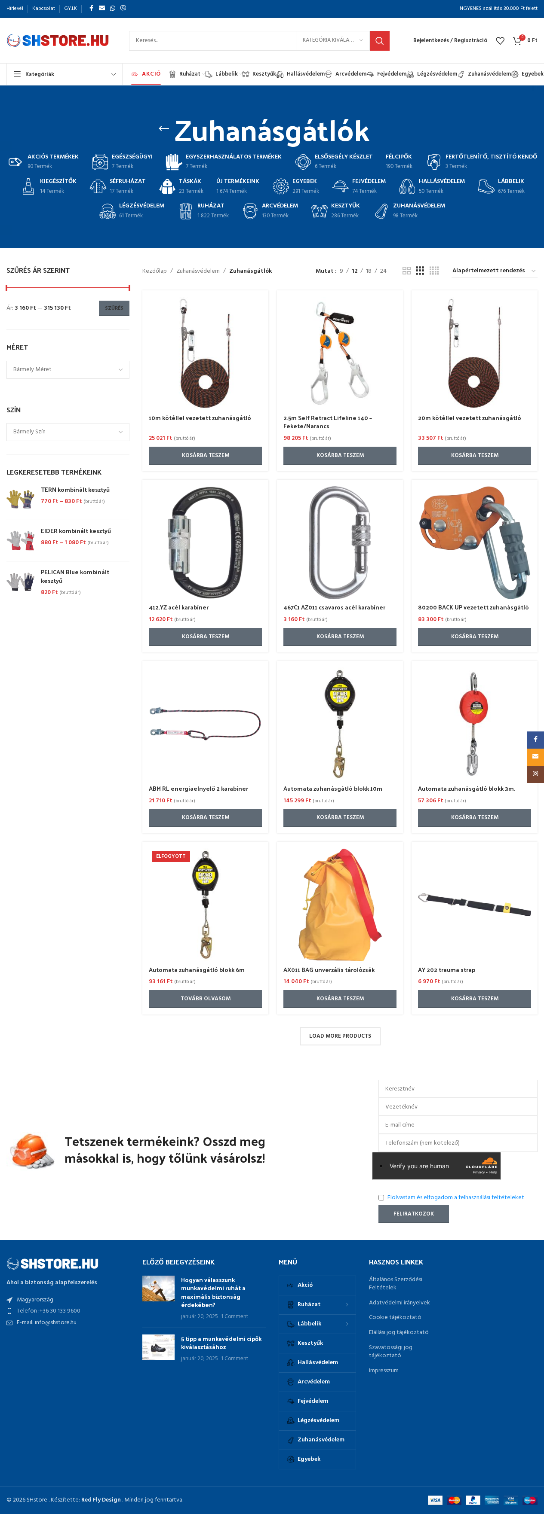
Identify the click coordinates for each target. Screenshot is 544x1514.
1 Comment (234, 1317)
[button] (205, 456)
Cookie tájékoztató (395, 1317)
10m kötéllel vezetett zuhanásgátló (200, 417)
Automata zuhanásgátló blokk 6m (197, 969)
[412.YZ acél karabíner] (205, 542)
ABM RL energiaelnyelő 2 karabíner (198, 788)
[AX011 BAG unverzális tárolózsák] (339, 904)
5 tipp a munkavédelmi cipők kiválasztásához (221, 1343)
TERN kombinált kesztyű (75, 489)
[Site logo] (59, 41)
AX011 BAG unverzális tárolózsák (329, 969)
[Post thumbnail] (158, 1298)
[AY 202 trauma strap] (474, 904)
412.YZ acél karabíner (179, 607)
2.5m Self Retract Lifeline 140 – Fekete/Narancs (327, 422)
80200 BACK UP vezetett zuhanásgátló (473, 607)
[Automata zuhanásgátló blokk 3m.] (474, 723)
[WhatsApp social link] (113, 9)
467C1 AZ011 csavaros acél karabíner (334, 607)
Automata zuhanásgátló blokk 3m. (466, 788)
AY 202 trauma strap (446, 969)
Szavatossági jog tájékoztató (390, 1351)
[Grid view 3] (420, 271)
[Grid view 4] (434, 271)
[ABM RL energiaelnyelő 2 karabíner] (205, 723)
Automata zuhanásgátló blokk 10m (332, 788)
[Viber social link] (123, 9)
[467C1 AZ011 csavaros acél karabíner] (339, 542)
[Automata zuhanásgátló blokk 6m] (205, 904)
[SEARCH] (380, 41)
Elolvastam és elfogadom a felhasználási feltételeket (455, 1198)
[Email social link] (102, 9)
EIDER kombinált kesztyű (76, 531)
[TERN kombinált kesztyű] (20, 499)
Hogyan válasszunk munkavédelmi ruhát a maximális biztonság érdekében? (213, 1292)
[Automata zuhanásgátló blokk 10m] (339, 723)
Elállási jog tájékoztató (399, 1332)
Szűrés (114, 308)
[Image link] (53, 1264)
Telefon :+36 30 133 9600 (48, 1311)
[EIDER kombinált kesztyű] (20, 540)
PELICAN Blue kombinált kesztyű (75, 576)
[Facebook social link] (91, 9)
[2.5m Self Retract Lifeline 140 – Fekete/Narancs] (339, 353)
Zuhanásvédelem (198, 271)
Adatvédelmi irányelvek (399, 1303)
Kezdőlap (154, 271)
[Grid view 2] (407, 271)
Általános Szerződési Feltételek (395, 1284)
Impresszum (384, 1371)
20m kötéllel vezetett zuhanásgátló (469, 417)
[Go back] (164, 128)
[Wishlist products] (500, 40)
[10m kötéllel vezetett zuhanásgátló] (205, 353)
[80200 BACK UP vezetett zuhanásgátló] (474, 542)
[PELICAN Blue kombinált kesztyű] (20, 582)
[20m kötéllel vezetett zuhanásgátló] (474, 353)
